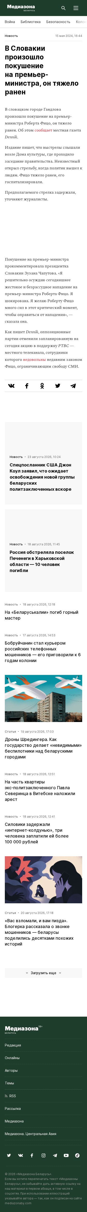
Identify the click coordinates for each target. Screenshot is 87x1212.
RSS (11, 1096)
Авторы (11, 1070)
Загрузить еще (43, 973)
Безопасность (58, 22)
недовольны (35, 360)
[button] (76, 8)
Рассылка (13, 1108)
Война (10, 22)
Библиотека (31, 22)
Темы (9, 1083)
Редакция (13, 1045)
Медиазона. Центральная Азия (30, 1134)
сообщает (44, 130)
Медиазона (14, 1121)
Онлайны (12, 1058)
